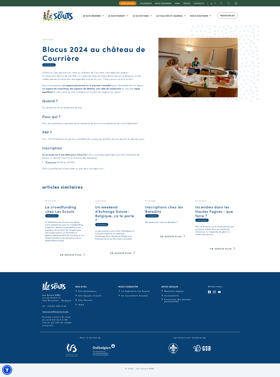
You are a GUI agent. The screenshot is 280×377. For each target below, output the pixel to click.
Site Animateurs (87, 291)
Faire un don (127, 3)
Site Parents (85, 300)
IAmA (81, 305)
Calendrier (146, 3)
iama (177, 3)
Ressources (227, 15)
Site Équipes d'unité (89, 296)
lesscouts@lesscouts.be (55, 311)
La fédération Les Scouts (135, 291)
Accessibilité (171, 296)
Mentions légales (174, 291)
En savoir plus (71, 254)
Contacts (199, 3)
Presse (186, 3)
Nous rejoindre (163, 3)
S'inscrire (51, 162)
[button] (7, 370)
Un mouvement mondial (134, 296)
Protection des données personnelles (177, 300)
